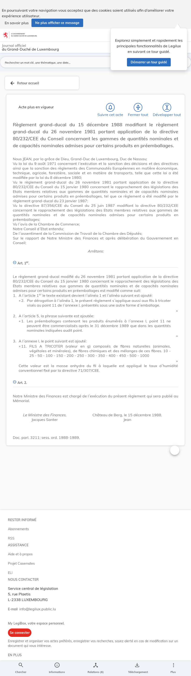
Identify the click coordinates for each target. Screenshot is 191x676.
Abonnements (18, 529)
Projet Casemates (21, 563)
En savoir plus (17, 22)
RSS (11, 538)
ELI (10, 573)
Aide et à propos (20, 554)
